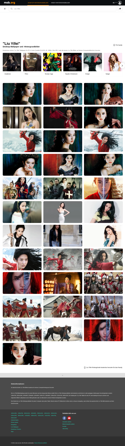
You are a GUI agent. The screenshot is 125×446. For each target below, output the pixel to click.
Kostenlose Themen (16, 429)
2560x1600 (14, 417)
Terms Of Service (38, 443)
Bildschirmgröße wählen (68, 424)
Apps (12, 431)
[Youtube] (69, 419)
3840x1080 (21, 415)
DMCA (45, 443)
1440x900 (27, 415)
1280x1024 (47, 413)
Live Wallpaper (14, 427)
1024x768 (47, 415)
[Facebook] (64, 419)
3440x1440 (54, 413)
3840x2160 (27, 413)
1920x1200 (40, 415)
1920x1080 (14, 413)
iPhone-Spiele (14, 422)
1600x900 (33, 413)
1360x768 (53, 415)
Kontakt (64, 426)
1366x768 (20, 413)
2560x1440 (40, 413)
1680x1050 (34, 415)
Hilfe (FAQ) (65, 428)
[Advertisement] (62, 26)
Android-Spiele (14, 420)
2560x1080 (14, 415)
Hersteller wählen (66, 421)
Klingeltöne (14, 424)
